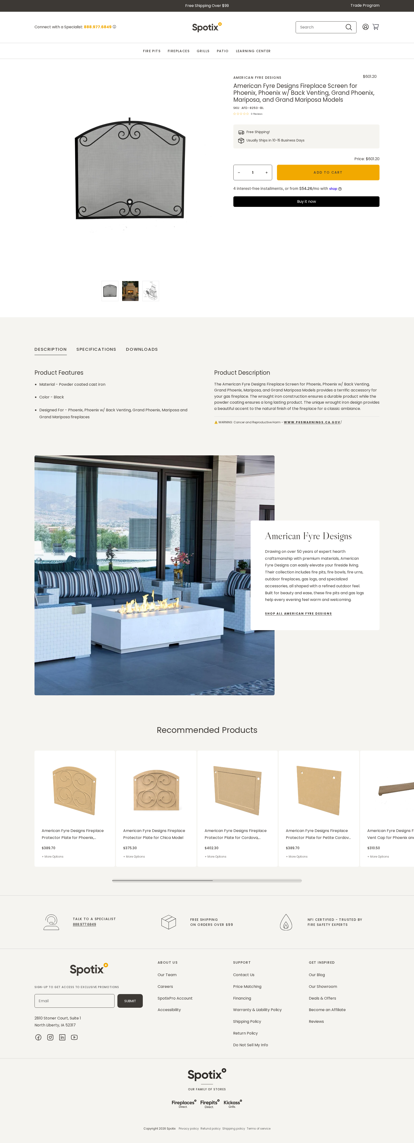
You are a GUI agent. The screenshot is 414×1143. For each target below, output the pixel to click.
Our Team (167, 975)
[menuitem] (152, 51)
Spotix (171, 1128)
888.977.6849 (84, 924)
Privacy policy (189, 1128)
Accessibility (169, 1010)
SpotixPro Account (175, 998)
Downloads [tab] (142, 349)
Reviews (316, 1021)
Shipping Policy (247, 1021)
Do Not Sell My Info (250, 1045)
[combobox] (322, 27)
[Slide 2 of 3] (130, 291)
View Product (43, 753)
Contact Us (243, 975)
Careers (165, 986)
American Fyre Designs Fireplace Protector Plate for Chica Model (154, 834)
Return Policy (245, 1033)
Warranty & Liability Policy (257, 1010)
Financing (242, 998)
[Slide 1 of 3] (110, 291)
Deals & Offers (322, 998)
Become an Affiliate (327, 1010)
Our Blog (317, 975)
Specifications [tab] (96, 349)
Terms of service (258, 1128)
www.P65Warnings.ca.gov (312, 422)
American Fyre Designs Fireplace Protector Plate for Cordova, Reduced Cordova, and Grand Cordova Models (236, 834)
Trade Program (365, 5)
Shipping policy (233, 1128)
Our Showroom (323, 986)
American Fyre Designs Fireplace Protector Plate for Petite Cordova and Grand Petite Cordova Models (318, 834)
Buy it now (306, 201)
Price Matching (247, 986)
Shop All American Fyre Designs (298, 613)
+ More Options (52, 856)
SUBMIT (130, 1001)
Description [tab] (50, 349)
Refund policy (211, 1128)
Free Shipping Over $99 (207, 5)
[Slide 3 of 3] (150, 291)
